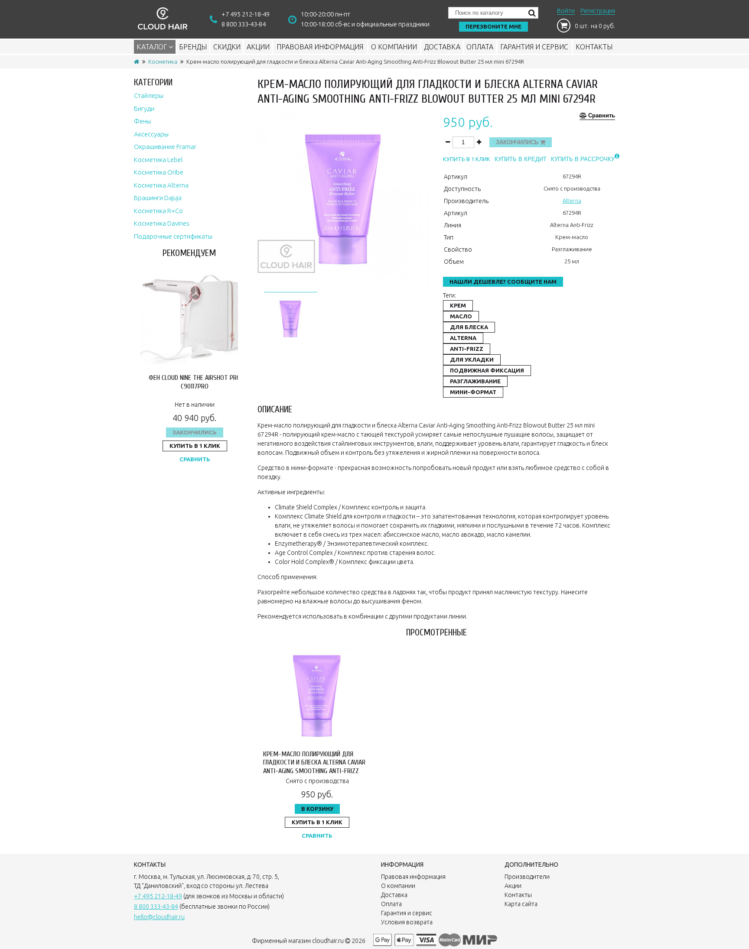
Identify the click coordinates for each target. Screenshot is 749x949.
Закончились (195, 432)
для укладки (472, 359)
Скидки (227, 47)
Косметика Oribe (158, 172)
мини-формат (473, 392)
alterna (463, 338)
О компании (394, 47)
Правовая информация (320, 47)
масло (461, 316)
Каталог (153, 47)
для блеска (469, 327)
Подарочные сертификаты (173, 236)
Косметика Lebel (158, 159)
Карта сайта (521, 903)
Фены (142, 121)
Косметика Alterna (161, 185)
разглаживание (475, 381)
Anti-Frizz (466, 349)
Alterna (572, 201)
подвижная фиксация (487, 370)
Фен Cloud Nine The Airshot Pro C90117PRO (195, 381)
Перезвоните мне (493, 26)
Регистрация (597, 10)
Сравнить (194, 459)
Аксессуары (151, 134)
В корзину (317, 809)
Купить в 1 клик (194, 446)
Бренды (193, 47)
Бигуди (144, 108)
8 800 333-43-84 (243, 24)
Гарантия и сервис (534, 47)
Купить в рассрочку (583, 159)
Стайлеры (148, 95)
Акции (258, 47)
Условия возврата (407, 922)
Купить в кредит (521, 159)
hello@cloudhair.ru (159, 916)
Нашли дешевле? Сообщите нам (503, 282)
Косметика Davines (161, 223)
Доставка (442, 47)
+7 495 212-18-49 (245, 14)
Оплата (479, 47)
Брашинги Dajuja (158, 197)
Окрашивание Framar (165, 146)
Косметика (162, 61)
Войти (566, 10)
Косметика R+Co (158, 210)
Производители (527, 876)
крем (458, 305)
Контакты (594, 47)
